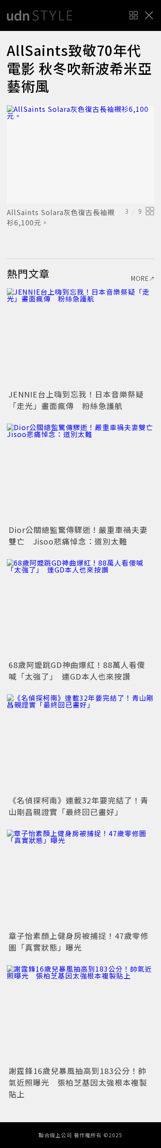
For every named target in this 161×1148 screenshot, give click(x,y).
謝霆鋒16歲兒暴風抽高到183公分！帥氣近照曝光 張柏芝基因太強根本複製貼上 (78, 1082)
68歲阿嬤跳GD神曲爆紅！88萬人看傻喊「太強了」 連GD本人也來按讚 (77, 670)
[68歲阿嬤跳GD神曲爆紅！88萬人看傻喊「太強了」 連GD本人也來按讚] (80, 608)
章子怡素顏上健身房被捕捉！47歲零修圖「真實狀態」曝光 (79, 941)
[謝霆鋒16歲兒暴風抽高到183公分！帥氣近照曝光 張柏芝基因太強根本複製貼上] (80, 1014)
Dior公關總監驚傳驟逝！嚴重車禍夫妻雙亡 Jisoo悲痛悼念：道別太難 (78, 535)
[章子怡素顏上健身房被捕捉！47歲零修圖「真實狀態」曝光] (80, 879)
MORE (140, 278)
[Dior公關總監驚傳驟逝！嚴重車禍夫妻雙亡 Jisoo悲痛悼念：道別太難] (80, 473)
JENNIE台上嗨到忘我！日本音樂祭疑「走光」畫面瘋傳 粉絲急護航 (76, 399)
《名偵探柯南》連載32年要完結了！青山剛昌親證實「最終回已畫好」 (79, 805)
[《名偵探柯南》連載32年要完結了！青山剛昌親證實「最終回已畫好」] (80, 743)
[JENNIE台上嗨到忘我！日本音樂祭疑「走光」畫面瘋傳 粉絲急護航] (80, 337)
